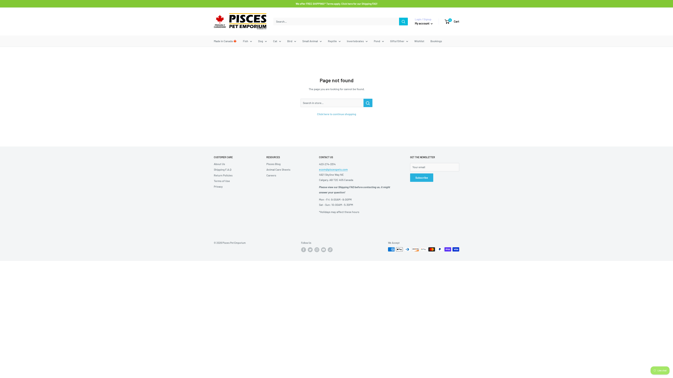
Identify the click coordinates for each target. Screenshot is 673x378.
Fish (245, 41)
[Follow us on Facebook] (303, 249)
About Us (219, 164)
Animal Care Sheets (278, 169)
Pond (377, 41)
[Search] (403, 21)
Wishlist (419, 41)
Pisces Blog (273, 164)
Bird (289, 41)
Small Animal (310, 41)
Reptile (332, 41)
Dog (260, 41)
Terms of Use (222, 181)
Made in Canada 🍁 (225, 41)
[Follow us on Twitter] (310, 249)
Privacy (218, 186)
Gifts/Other (397, 41)
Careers (271, 175)
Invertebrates (355, 41)
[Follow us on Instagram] (316, 249)
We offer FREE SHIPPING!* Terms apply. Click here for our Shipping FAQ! (337, 3)
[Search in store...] (367, 103)
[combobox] (336, 21)
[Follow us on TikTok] (330, 249)
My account (422, 23)
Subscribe (421, 177)
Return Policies (223, 175)
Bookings (436, 41)
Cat (275, 41)
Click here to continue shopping (336, 114)
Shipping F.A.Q (222, 169)
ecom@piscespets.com (333, 169)
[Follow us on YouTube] (323, 249)
